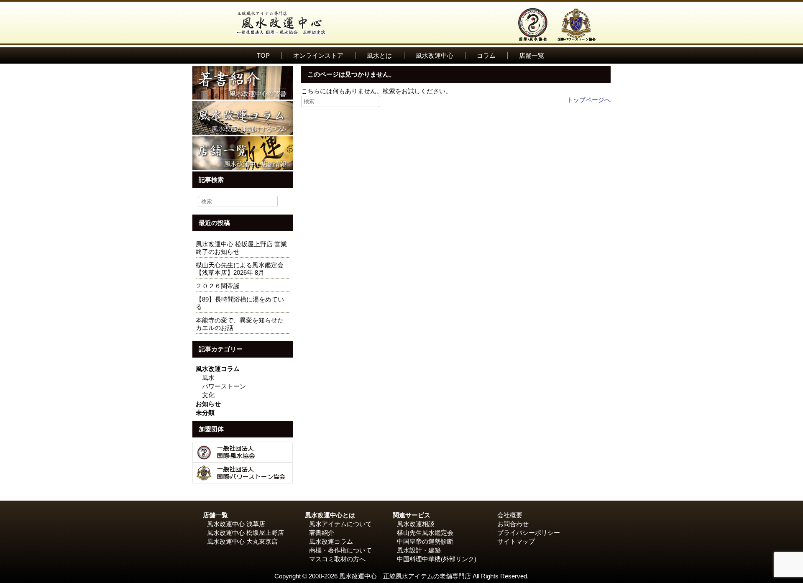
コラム (486, 55)
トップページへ (589, 99)
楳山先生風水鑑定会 (425, 532)
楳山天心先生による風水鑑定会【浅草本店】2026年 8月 (240, 268)
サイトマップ (516, 541)
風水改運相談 (416, 523)
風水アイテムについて (340, 523)
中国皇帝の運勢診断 (425, 541)
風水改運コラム (218, 368)
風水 (208, 377)
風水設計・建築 (419, 550)
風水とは (379, 55)
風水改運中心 (434, 55)
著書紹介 (321, 532)
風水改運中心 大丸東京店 (242, 541)
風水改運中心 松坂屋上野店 (245, 532)
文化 (208, 395)
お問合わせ (513, 523)
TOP (263, 55)
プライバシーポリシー (528, 532)
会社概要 (509, 515)
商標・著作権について (340, 550)
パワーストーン (224, 386)
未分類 (205, 412)
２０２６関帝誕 (218, 285)
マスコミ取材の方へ (337, 559)
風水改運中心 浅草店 (236, 523)
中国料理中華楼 (419, 559)
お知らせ (208, 403)
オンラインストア (318, 55)
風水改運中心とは (330, 515)
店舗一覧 (531, 55)
